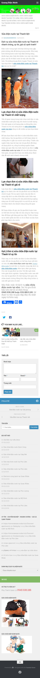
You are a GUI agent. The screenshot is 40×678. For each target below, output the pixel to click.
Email (23, 376)
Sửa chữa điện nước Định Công (14, 447)
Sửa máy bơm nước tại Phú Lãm (15, 462)
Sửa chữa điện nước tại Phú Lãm (15, 469)
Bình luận (7, 362)
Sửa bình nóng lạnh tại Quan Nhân (16, 476)
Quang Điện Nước (9, 2)
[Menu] (37, 2)
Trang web (7, 383)
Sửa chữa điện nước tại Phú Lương (16, 491)
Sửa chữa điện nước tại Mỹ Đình (15, 498)
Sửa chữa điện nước (10, 16)
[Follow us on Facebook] (37, 401)
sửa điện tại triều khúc (11, 440)
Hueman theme (30, 667)
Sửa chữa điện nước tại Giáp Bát (15, 454)
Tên (5, 376)
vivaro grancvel (9, 543)
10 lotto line (7, 555)
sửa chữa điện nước (9, 268)
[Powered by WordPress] (12, 667)
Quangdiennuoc (10, 38)
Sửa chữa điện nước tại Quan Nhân (16, 484)
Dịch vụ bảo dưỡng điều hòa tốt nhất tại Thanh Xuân (10, 341)
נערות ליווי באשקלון (9, 550)
